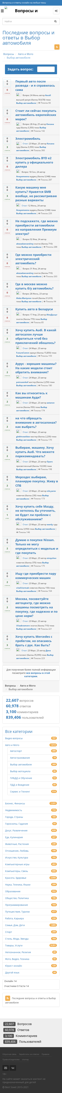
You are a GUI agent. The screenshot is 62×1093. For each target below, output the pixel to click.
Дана (48, 650)
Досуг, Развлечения (16, 830)
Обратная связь (9, 1054)
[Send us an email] (5, 1068)
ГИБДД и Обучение (21, 778)
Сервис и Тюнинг (20, 791)
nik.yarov (51, 491)
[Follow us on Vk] (12, 1068)
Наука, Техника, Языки (17, 884)
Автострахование (20, 757)
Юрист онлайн (13, 965)
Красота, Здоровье (15, 877)
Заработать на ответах (29, 1054)
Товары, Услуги (13, 945)
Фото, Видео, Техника (17, 959)
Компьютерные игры (17, 864)
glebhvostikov (23, 436)
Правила (45, 1054)
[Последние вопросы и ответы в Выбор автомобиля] (57, 47)
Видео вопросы (14, 738)
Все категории (18, 731)
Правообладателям (11, 1059)
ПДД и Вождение (19, 784)
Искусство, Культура (16, 857)
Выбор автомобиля (26, 102)
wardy (50, 524)
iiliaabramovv (23, 625)
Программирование (16, 904)
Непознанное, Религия (18, 952)
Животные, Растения (17, 844)
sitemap (25, 1059)
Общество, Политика (17, 898)
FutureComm (22, 352)
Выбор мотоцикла (20, 771)
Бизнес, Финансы (15, 803)
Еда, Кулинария (14, 837)
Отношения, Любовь (17, 850)
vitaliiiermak (22, 587)
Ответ (25, 143)
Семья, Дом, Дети (15, 925)
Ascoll (48, 95)
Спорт (8, 931)
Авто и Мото (12, 745)
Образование (13, 891)
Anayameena (22, 176)
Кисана (50, 124)
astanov (51, 403)
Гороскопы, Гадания (16, 823)
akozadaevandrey (25, 243)
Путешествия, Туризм (17, 911)
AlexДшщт (51, 314)
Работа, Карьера (14, 918)
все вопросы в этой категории (37, 674)
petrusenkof (22, 382)
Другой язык (12, 972)
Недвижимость (13, 810)
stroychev (51, 558)
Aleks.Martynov (23, 298)
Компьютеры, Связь (16, 871)
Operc (50, 461)
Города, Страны (14, 817)
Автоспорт (16, 751)
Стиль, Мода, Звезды (17, 938)
